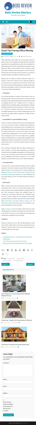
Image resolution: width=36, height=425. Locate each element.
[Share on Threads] (3, 254)
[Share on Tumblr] (31, 250)
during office (11, 258)
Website (5, 393)
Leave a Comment (27, 56)
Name (5, 379)
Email (5, 386)
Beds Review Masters (18, 12)
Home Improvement (7, 53)
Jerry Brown (15, 56)
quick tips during (7, 260)
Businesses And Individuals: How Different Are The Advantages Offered (31, 264)
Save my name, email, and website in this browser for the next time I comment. (8, 406)
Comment (6, 363)
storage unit (9, 209)
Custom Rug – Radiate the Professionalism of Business (16, 320)
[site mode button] (30, 22)
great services (20, 258)
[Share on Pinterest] (23, 250)
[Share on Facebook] (7, 250)
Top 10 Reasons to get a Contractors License (15, 241)
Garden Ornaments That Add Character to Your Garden (17, 243)
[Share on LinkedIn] (15, 250)
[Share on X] (11, 250)
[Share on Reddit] (27, 250)
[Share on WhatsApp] (19, 250)
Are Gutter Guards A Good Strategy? (7, 264)
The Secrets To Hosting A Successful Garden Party (15, 344)
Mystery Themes (23, 423)
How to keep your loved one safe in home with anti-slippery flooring (15, 294)
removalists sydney (18, 260)
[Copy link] (7, 254)
